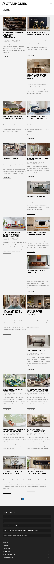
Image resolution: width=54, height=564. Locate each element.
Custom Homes (39, 238)
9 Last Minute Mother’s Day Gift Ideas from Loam (38, 33)
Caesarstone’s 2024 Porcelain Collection (36, 472)
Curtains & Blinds (32, 163)
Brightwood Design (38, 200)
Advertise (5, 542)
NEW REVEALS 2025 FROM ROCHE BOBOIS (13, 390)
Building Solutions (32, 477)
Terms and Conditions (8, 557)
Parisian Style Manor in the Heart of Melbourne (15, 520)
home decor (30, 38)
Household (42, 477)
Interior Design (15, 41)
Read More (7, 56)
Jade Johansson (9, 40)
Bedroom (29, 81)
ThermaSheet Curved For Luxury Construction (14, 430)
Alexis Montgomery (34, 80)
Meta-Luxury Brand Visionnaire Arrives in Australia (12, 312)
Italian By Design (10, 158)
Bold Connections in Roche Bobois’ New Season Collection (12, 234)
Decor (41, 37)
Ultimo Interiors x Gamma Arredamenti (36, 430)
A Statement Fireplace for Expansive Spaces (36, 233)
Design (17, 40)
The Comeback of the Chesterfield (36, 271)
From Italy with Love (36, 351)
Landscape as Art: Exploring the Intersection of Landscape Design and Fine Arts (24, 530)
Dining (29, 122)
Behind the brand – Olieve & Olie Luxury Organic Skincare (16, 535)
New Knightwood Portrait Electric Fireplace (34, 312)
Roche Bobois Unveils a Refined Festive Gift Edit (37, 117)
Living (28, 394)
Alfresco (42, 237)
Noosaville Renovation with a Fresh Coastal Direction (37, 76)
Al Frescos (42, 316)
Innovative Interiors (36, 196)
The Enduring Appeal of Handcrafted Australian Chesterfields (13, 35)
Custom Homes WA (12, 162)
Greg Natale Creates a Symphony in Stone (12, 472)
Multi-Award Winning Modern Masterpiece (14, 516)
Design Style (6, 317)
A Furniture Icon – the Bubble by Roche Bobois (13, 117)
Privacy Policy (6, 551)
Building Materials (14, 434)
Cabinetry (36, 81)
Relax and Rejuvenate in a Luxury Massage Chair (37, 390)
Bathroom (45, 80)
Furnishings (6, 41)
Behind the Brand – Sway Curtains (37, 159)
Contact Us (5, 545)
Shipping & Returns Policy (9, 554)
